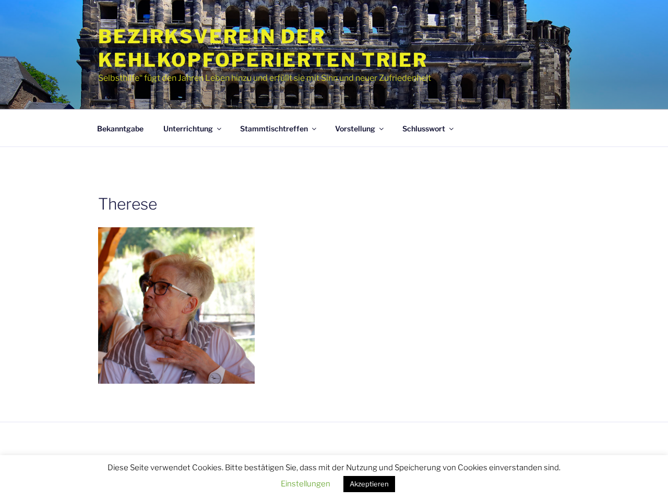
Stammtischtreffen (274, 128)
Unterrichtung (188, 128)
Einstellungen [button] (305, 483)
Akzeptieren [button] (369, 484)
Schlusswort (423, 128)
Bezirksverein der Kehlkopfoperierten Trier (263, 48)
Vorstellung (355, 128)
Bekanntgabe (120, 128)
